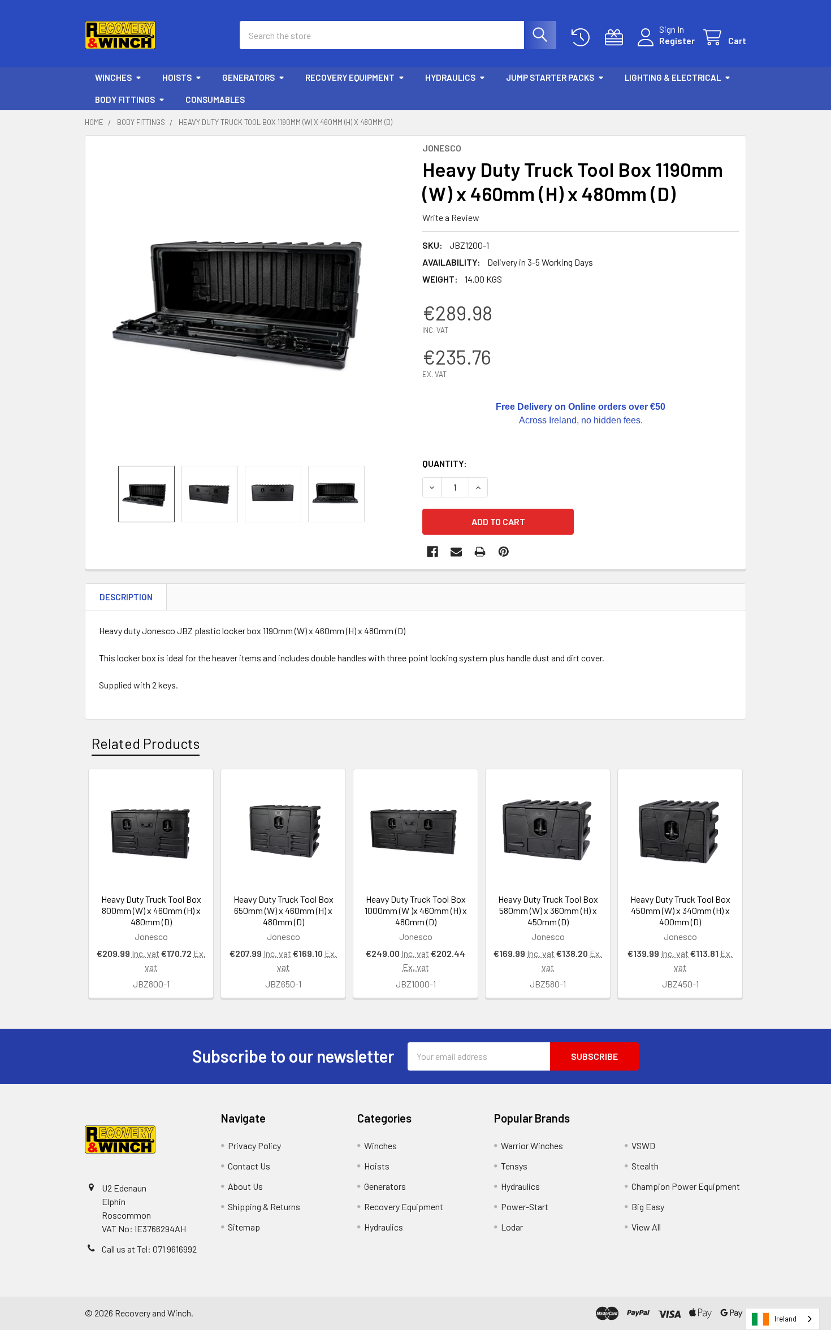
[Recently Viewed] (583, 37)
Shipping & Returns (264, 1206)
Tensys (514, 1165)
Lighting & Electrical (673, 77)
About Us (245, 1186)
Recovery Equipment (350, 77)
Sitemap (244, 1226)
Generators (248, 77)
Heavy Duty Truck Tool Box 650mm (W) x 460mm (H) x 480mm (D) (283, 910)
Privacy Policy (254, 1145)
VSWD (643, 1145)
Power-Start (524, 1206)
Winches (113, 77)
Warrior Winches (532, 1145)
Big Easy (647, 1206)
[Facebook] (432, 551)
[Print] (480, 551)
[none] (250, 300)
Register (677, 40)
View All (646, 1226)
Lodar (512, 1226)
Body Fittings (125, 99)
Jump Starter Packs (550, 77)
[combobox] (783, 1319)
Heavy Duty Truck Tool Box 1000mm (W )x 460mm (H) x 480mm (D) (416, 910)
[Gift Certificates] (616, 37)
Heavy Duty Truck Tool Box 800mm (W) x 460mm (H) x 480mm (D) (151, 910)
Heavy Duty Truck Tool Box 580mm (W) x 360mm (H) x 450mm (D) (548, 910)
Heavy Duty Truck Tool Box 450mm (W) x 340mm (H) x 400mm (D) (680, 910)
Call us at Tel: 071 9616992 (149, 1249)
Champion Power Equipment (685, 1186)
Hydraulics (450, 77)
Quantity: (444, 463)
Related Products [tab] (146, 743)
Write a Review (450, 217)
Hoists (177, 77)
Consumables (215, 99)
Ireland (785, 1318)
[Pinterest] (504, 551)
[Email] (456, 551)
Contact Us (249, 1165)
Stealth (645, 1165)
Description (126, 597)
